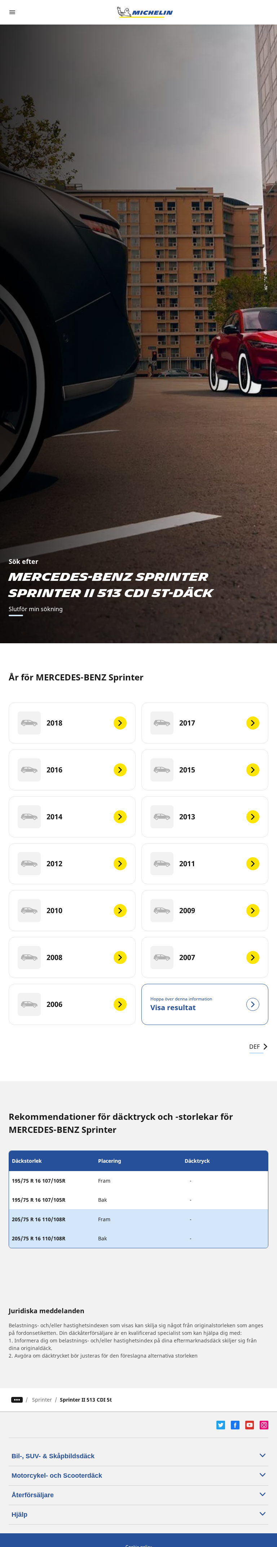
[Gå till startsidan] (145, 12)
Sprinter (42, 1399)
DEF (254, 1047)
